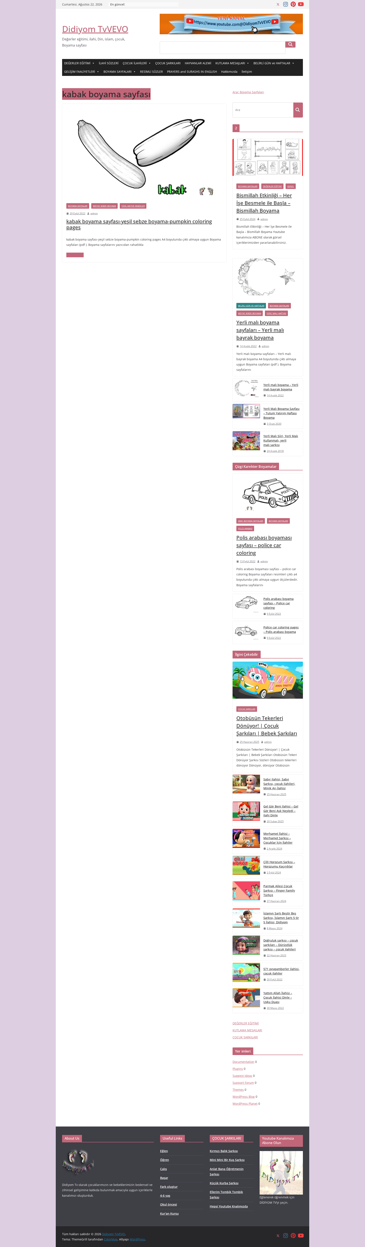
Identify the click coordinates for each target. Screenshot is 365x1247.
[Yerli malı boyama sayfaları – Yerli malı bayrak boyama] (268, 278)
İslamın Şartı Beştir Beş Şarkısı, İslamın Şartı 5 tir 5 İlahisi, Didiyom (281, 917)
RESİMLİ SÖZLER (151, 72)
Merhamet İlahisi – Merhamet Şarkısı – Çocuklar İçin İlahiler (278, 838)
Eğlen (164, 1151)
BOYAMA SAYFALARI (118, 72)
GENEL (290, 186)
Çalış (163, 1169)
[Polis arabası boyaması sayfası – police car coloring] (268, 494)
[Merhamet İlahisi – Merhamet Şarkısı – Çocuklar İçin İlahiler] (246, 841)
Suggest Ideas (242, 1076)
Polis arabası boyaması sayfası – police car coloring (264, 545)
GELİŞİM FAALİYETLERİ (79, 72)
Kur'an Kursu (169, 1213)
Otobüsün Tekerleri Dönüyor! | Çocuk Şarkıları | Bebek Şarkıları (266, 726)
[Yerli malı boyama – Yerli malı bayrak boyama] (246, 390)
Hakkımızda (229, 72)
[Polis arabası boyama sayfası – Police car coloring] (246, 606)
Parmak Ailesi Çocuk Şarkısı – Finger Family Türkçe (279, 890)
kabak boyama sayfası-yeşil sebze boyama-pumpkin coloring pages (139, 224)
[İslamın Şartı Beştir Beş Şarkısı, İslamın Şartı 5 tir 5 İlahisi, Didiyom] (246, 921)
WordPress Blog (244, 1097)
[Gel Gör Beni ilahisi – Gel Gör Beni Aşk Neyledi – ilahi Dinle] (246, 814)
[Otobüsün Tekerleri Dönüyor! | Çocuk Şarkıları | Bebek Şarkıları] (268, 682)
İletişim (247, 72)
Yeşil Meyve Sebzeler (133, 205)
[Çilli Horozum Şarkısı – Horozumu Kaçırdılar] (246, 867)
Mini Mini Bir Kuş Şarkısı (227, 1160)
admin (94, 213)
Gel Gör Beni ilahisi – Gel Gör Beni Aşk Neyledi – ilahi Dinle (280, 810)
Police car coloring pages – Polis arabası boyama (281, 629)
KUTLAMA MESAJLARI (230, 63)
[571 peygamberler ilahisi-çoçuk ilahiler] (246, 974)
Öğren (164, 1160)
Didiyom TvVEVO (95, 29)
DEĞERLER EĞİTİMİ (77, 63)
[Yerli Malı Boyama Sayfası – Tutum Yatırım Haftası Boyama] (246, 416)
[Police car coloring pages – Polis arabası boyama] (246, 632)
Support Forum (243, 1083)
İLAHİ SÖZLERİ (108, 63)
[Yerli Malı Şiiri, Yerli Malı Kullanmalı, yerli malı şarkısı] (246, 443)
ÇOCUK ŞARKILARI (168, 63)
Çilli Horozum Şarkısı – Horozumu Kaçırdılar (279, 864)
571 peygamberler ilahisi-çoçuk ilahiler (281, 971)
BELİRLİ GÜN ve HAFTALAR (271, 63)
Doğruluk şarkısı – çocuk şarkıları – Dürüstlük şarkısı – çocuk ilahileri (280, 944)
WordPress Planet (245, 1104)
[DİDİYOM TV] (78, 1149)
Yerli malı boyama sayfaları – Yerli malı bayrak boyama (260, 330)
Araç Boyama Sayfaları (248, 92)
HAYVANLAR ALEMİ (198, 63)
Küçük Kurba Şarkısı (224, 1183)
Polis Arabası (245, 528)
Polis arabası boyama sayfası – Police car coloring (278, 603)
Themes (238, 1090)
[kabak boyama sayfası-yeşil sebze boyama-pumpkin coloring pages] (144, 106)
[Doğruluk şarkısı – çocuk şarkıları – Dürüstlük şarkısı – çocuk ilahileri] (246, 948)
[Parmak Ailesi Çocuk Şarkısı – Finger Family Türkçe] (246, 893)
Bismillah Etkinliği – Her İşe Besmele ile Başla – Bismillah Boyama (264, 203)
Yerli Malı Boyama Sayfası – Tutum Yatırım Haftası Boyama (281, 413)
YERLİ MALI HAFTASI (276, 313)
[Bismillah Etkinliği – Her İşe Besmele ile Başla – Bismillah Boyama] (268, 159)
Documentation (243, 1062)
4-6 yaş (165, 1196)
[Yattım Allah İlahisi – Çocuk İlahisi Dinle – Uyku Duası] (246, 1000)
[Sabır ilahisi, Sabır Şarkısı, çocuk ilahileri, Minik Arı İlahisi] (246, 787)
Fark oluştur (169, 1187)
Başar (164, 1178)
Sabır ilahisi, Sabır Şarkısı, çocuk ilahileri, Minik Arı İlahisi (279, 783)
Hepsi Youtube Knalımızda (229, 1206)
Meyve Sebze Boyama (104, 205)
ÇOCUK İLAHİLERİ (135, 63)
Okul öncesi (168, 1204)
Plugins (238, 1069)
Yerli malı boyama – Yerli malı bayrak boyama (280, 387)
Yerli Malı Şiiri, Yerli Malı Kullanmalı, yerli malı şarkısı (280, 440)
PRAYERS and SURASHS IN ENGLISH (192, 72)
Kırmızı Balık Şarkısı (224, 1151)
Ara (290, 44)
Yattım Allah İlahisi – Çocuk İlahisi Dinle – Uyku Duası (277, 997)
